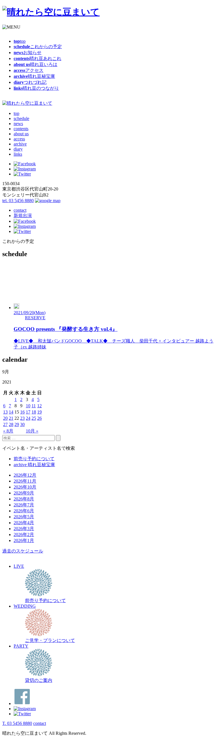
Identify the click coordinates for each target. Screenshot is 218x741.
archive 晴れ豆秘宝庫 (34, 464)
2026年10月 (25, 487)
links (18, 154)
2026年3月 (24, 528)
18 (34, 412)
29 (16, 424)
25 (34, 418)
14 (11, 412)
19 (39, 412)
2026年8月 (24, 498)
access (19, 138)
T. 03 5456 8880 (17, 723)
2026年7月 (24, 504)
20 (5, 418)
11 (34, 405)
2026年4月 (24, 522)
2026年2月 (24, 534)
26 (39, 418)
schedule (21, 118)
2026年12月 (25, 475)
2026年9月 (24, 493)
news (18, 123)
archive (20, 144)
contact (20, 210)
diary (18, 149)
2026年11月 (25, 481)
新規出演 (23, 215)
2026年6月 (24, 510)
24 (28, 418)
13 (5, 412)
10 (28, 405)
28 (11, 424)
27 (5, 424)
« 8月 (8, 431)
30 (22, 424)
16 (22, 412)
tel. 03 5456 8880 (18, 200)
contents (21, 128)
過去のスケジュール (22, 551)
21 (11, 418)
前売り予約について (34, 458)
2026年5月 (24, 516)
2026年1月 (24, 540)
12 (39, 405)
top (16, 113)
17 (28, 412)
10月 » (32, 431)
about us (21, 133)
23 (22, 418)
